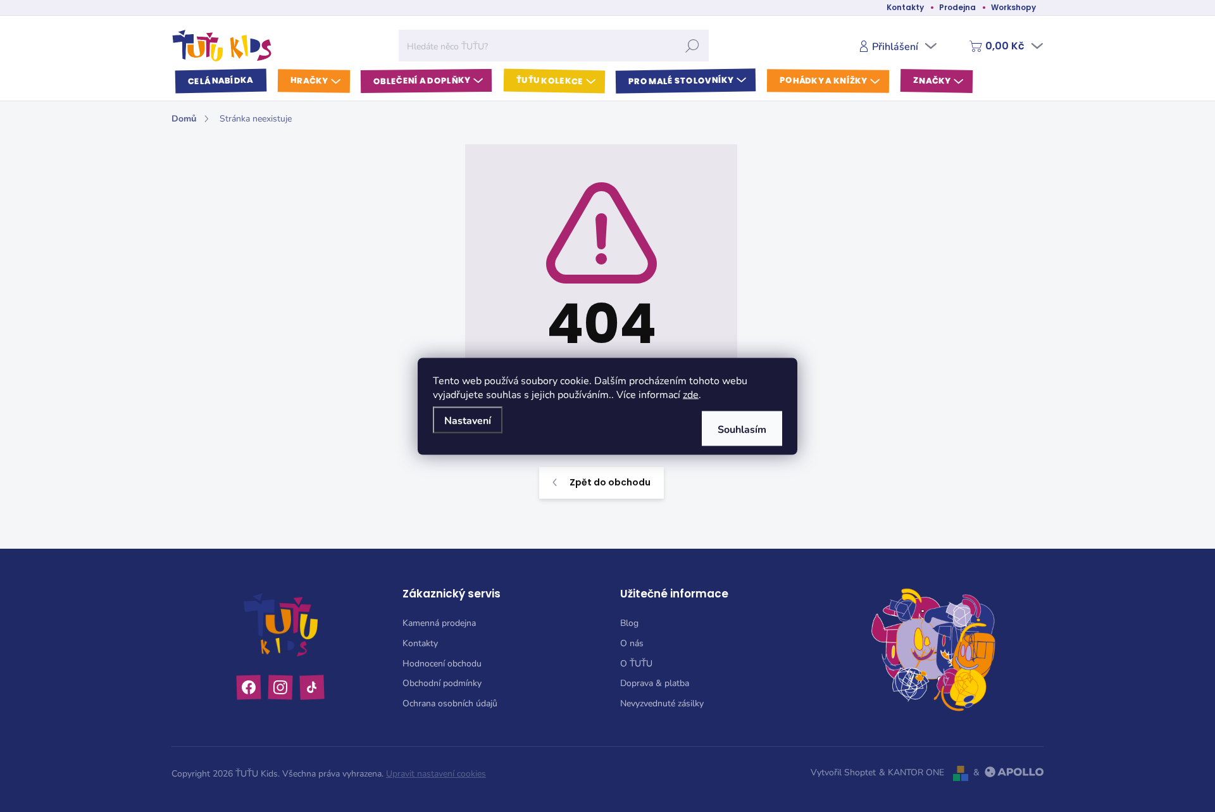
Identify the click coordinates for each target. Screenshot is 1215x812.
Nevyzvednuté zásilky (662, 703)
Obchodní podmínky (442, 683)
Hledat (692, 45)
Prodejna (957, 7)
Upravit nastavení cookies (436, 773)
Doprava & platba (654, 683)
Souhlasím (742, 428)
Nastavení (467, 419)
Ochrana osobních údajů (449, 703)
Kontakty (905, 7)
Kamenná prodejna (439, 622)
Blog (629, 622)
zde (691, 393)
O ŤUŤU (636, 663)
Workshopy (1013, 7)
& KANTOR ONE (911, 772)
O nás (632, 643)
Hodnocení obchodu (442, 663)
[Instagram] (280, 687)
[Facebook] (249, 687)
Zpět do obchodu (610, 482)
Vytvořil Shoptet (843, 772)
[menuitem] (220, 81)
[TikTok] (312, 687)
